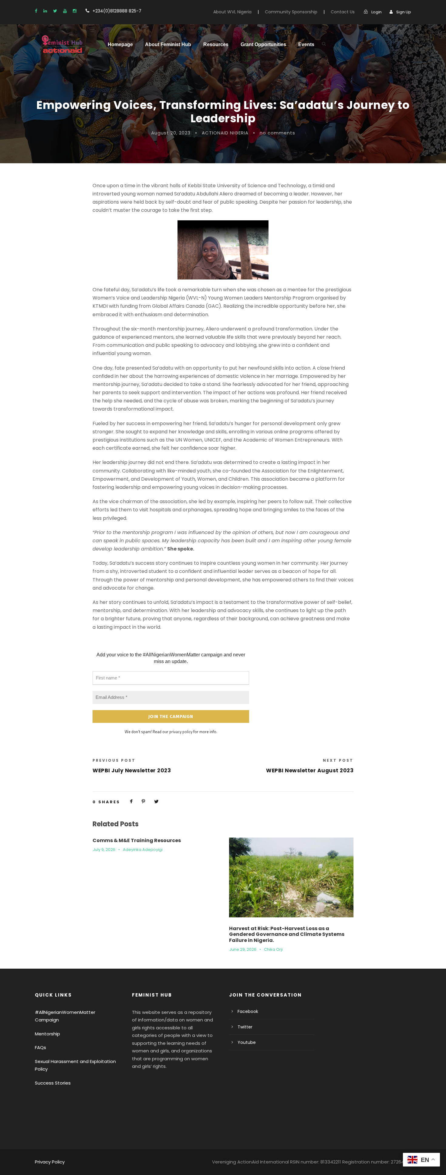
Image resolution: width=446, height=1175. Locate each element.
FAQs (40, 1047)
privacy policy (180, 732)
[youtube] (65, 11)
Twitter (245, 1027)
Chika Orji (273, 949)
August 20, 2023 (171, 133)
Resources (215, 44)
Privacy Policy (50, 1162)
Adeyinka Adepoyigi (143, 849)
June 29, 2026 (242, 949)
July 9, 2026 (104, 849)
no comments (277, 133)
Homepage (120, 44)
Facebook (248, 1011)
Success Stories (53, 1083)
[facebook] (36, 11)
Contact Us (343, 12)
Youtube (247, 1042)
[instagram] (74, 11)
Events (306, 44)
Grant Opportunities (263, 44)
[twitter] (55, 11)
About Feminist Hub (168, 44)
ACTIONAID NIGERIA (225, 133)
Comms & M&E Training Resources (137, 840)
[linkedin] (45, 11)
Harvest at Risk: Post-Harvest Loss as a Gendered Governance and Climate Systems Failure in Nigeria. (286, 934)
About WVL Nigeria (232, 12)
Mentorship (47, 1034)
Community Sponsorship (291, 12)
